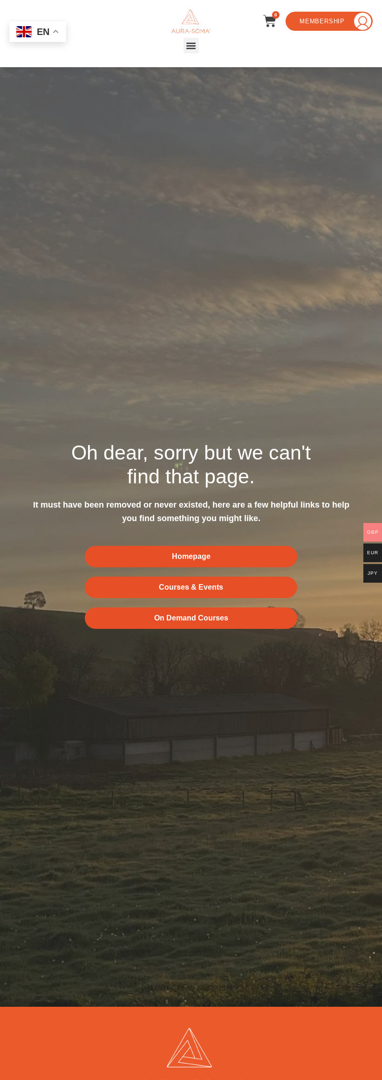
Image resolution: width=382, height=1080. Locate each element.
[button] (191, 45)
